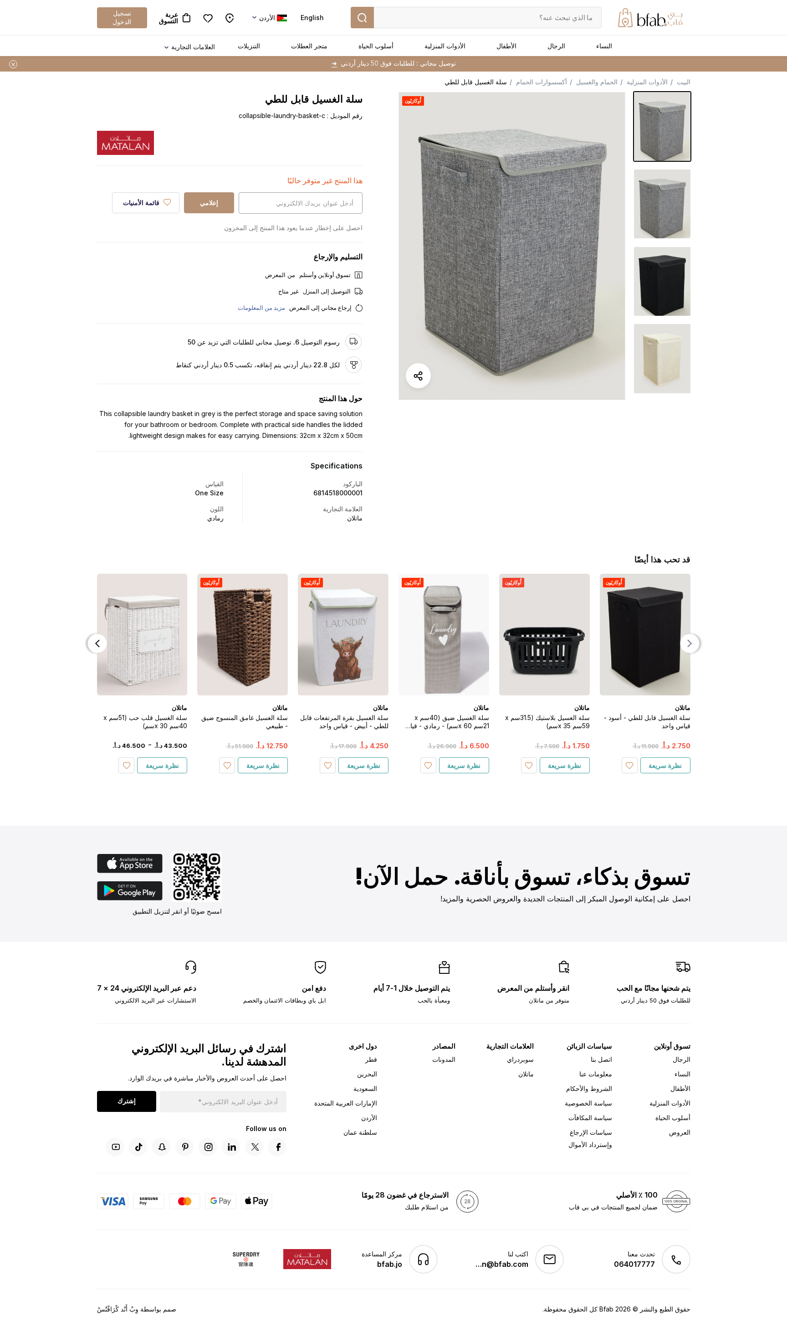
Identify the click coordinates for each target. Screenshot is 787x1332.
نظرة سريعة (665, 765)
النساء (604, 46)
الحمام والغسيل (597, 82)
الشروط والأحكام (589, 1088)
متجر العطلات (309, 46)
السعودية (365, 1088)
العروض (679, 1132)
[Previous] (690, 643)
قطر (371, 1059)
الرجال (556, 46)
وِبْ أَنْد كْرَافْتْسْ (117, 1309)
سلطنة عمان (360, 1132)
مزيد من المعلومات (261, 307)
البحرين (367, 1074)
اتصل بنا (601, 1059)
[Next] (97, 643)
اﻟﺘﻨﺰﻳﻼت (249, 46)
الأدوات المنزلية (444, 46)
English (312, 17)
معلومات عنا (595, 1074)
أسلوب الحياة (376, 46)
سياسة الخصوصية (588, 1103)
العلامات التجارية (193, 47)
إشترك (127, 1101)
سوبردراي (520, 1059)
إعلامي (209, 202)
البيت (683, 82)
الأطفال (506, 46)
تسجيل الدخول (121, 17)
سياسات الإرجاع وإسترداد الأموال (590, 1138)
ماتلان (526, 1074)
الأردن (369, 1117)
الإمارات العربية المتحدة (345, 1103)
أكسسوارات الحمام (541, 82)
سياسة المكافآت (590, 1117)
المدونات (443, 1059)
